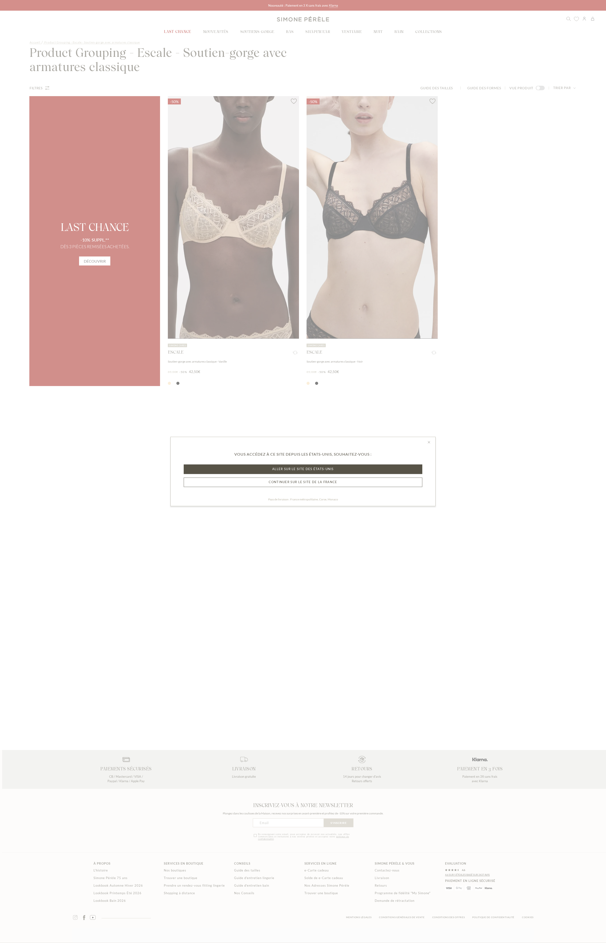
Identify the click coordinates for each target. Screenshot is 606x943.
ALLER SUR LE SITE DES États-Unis (303, 469)
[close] (429, 442)
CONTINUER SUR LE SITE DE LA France (303, 482)
